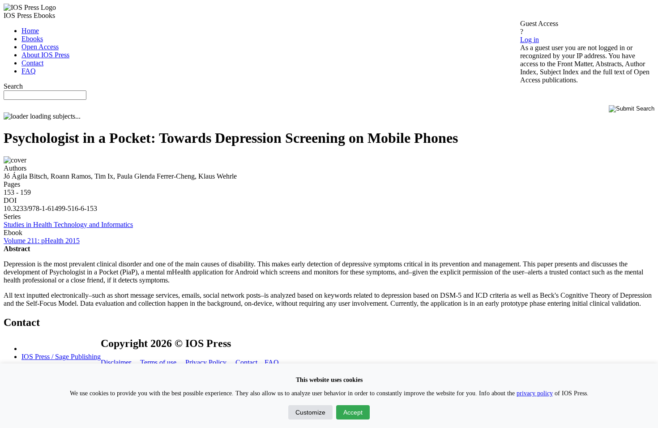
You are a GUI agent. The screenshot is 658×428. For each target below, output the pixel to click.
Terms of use (159, 362)
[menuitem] (30, 30)
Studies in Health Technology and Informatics (68, 224)
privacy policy (535, 393)
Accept (353, 412)
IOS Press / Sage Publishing (61, 356)
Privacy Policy (206, 362)
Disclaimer (116, 362)
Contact (246, 362)
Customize (310, 412)
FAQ (272, 362)
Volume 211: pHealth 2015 (42, 240)
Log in (529, 39)
